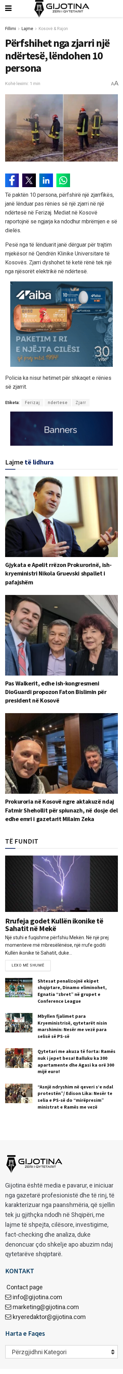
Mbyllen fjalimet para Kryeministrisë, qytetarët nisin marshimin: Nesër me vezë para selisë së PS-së (72, 1026)
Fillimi (10, 28)
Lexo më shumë (28, 965)
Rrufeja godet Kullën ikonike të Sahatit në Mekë (54, 924)
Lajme (27, 28)
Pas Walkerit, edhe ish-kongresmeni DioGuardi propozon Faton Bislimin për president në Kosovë (56, 691)
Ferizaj (32, 402)
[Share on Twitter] (29, 180)
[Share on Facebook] (12, 180)
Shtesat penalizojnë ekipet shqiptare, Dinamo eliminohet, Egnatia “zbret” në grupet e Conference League (72, 991)
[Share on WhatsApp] (63, 180)
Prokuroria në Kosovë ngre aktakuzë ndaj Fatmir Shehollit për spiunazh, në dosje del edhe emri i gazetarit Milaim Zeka (61, 809)
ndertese (58, 402)
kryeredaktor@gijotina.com (49, 1316)
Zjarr (81, 402)
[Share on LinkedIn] (46, 180)
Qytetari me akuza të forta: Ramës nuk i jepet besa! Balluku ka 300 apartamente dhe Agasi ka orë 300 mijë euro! (76, 1061)
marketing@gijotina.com (46, 1306)
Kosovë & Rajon (53, 28)
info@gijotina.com (37, 1297)
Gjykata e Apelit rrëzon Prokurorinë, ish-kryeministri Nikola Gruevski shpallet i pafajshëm (58, 573)
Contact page (24, 1287)
